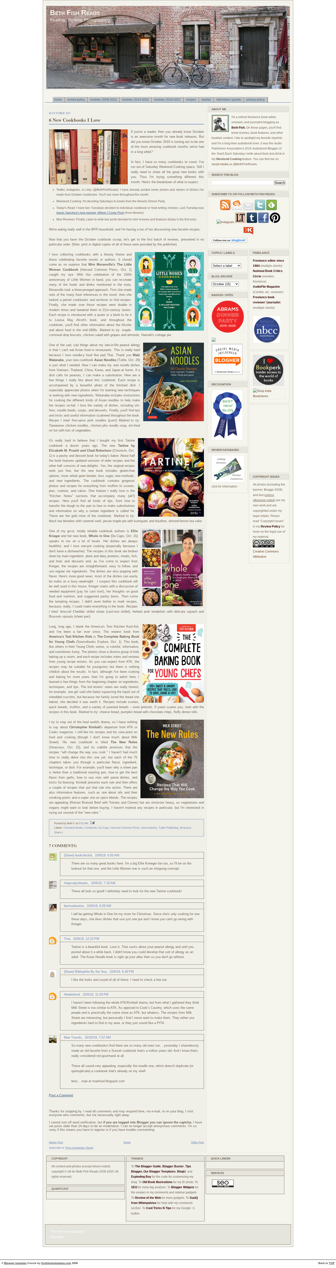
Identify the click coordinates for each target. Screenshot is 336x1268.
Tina (67, 939)
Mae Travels (73, 1037)
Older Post (197, 1142)
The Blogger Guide (148, 1166)
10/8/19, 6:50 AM (107, 855)
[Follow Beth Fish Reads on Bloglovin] (229, 242)
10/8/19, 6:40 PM (121, 971)
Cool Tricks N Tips (158, 1208)
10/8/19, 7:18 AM (103, 883)
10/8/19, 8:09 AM (99, 906)
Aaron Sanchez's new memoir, (90, 213)
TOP (332, 1263)
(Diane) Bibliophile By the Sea (85, 971)
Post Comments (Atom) (79, 1147)
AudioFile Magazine (266, 286)
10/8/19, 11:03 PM (95, 994)
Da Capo (103, 827)
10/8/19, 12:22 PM (86, 939)
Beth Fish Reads (75, 12)
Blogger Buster (173, 1166)
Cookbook (91, 827)
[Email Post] (92, 823)
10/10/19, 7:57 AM (98, 1037)
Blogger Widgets (182, 1187)
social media (220, 164)
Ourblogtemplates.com (56, 1263)
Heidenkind (72, 994)
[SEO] (223, 1186)
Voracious (185, 827)
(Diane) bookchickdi (78, 855)
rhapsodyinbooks (76, 883)
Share (57, 832)
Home (127, 1142)
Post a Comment (61, 1095)
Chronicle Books (73, 827)
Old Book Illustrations (157, 1182)
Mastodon (57, 1237)
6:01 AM (83, 823)
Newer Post (56, 1142)
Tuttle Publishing (168, 827)
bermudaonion (74, 906)
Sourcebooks (149, 827)
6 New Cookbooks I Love (74, 119)
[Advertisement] (267, 437)
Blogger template (15, 1263)
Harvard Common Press (125, 827)
